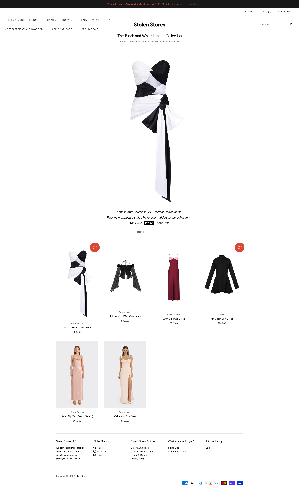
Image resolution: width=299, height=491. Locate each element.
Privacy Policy (137, 458)
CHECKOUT (284, 11)
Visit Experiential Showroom (24, 29)
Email (99, 455)
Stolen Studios (77, 323)
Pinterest (100, 448)
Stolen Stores (80, 476)
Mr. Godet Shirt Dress (222, 318)
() (266, 11)
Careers (210, 448)
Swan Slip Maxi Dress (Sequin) (77, 416)
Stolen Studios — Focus (21, 20)
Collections (133, 41)
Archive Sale (90, 29)
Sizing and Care (61, 29)
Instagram (101, 451)
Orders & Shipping (140, 448)
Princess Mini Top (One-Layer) (125, 316)
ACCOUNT (249, 11)
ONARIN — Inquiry (58, 20)
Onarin (222, 315)
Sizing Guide (174, 448)
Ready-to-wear (89, 20)
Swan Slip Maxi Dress (173, 318)
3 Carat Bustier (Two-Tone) (77, 327)
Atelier (114, 20)
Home (123, 41)
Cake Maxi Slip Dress (125, 416)
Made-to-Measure (177, 451)
